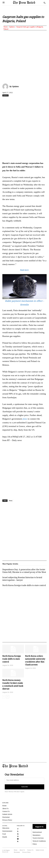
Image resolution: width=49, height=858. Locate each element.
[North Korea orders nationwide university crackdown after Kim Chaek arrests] (36, 649)
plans (25, 419)
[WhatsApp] (28, 100)
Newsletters (36, 835)
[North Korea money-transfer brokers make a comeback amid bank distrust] (13, 673)
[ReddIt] (23, 100)
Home (6, 27)
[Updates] (6, 86)
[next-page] (7, 696)
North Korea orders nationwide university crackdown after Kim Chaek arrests (35, 660)
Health (4, 837)
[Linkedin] (34, 100)
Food (4, 834)
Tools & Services (38, 838)
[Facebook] (12, 100)
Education (5, 828)
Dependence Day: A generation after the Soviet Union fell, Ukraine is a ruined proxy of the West (24, 570)
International (37, 832)
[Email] (45, 100)
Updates (12, 27)
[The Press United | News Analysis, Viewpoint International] (27, 2)
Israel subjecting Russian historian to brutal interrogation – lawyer (22, 578)
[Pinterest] (39, 100)
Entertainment (7, 831)
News (10, 500)
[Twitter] (18, 831)
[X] (17, 100)
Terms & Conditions (39, 841)
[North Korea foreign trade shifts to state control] (13, 649)
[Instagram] (18, 836)
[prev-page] (3, 696)
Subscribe (24, 787)
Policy (35, 844)
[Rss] (18, 841)
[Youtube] (18, 839)
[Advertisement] (24, 56)
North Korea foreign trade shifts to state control (11, 659)
